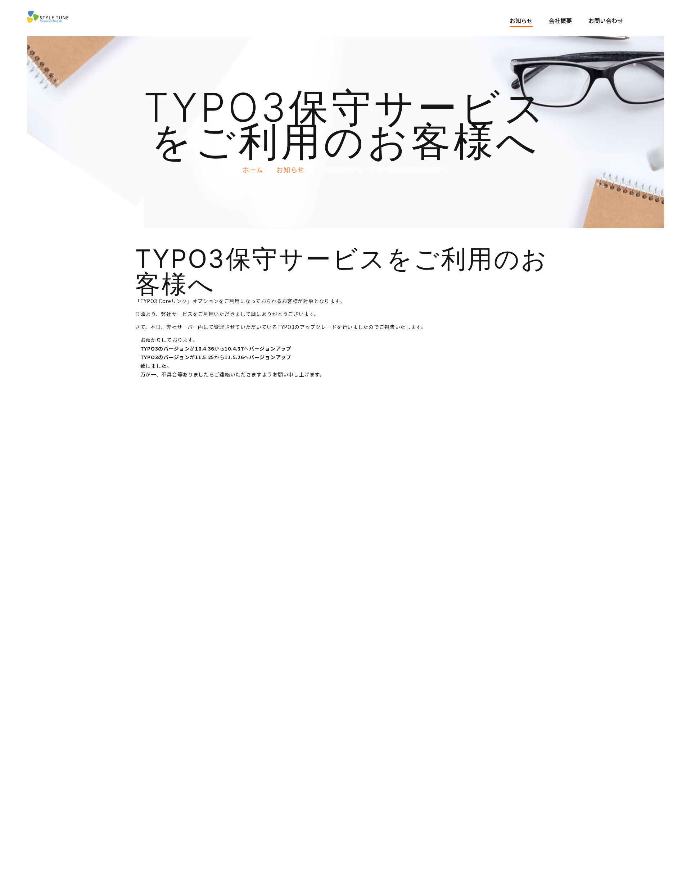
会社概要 (560, 20)
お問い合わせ (605, 20)
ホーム (253, 169)
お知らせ (521, 20)
